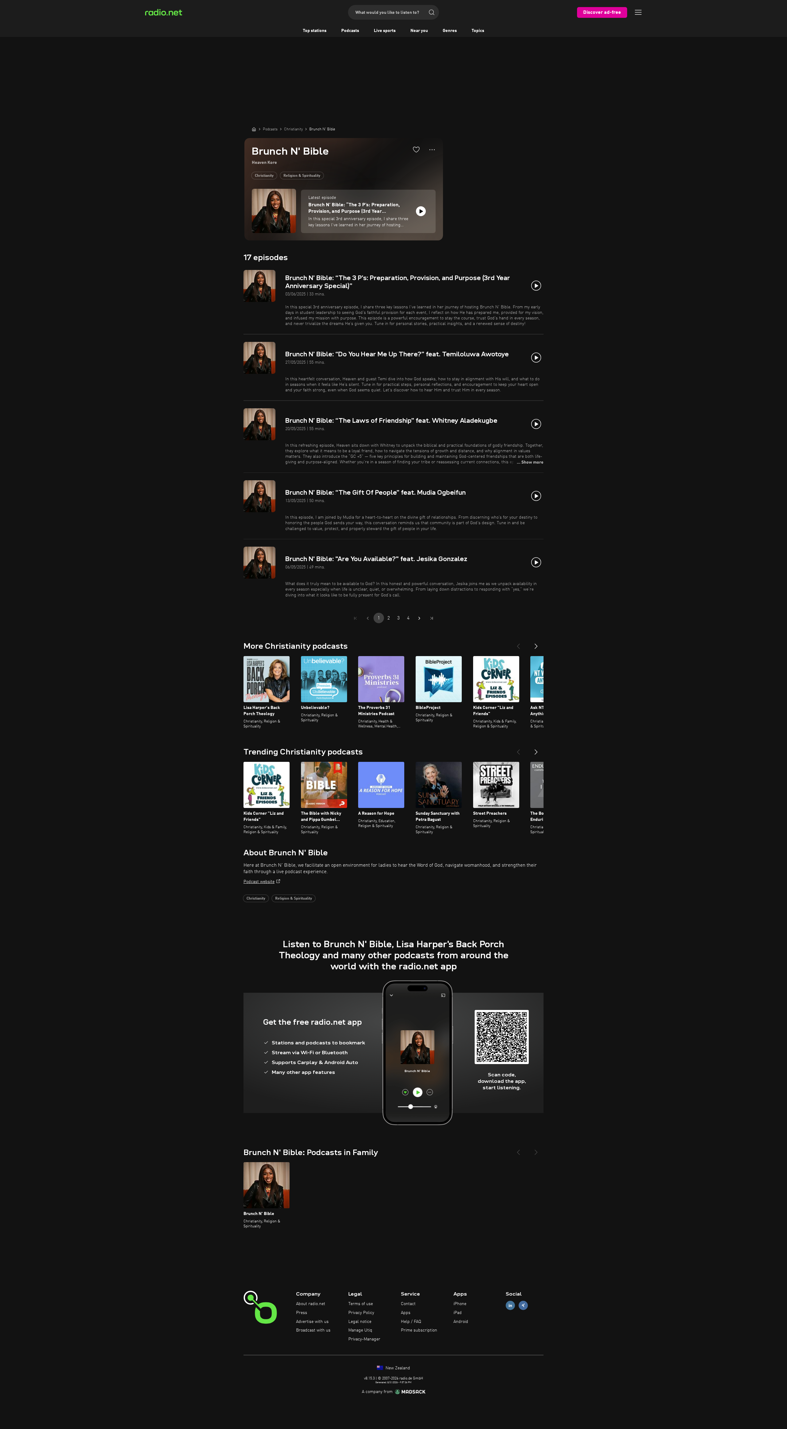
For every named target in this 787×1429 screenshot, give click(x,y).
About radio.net (310, 1304)
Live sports (385, 31)
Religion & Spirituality (301, 176)
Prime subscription (419, 1330)
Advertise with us (312, 1322)
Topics (478, 31)
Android (460, 1322)
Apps (405, 1313)
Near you (419, 31)
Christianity (264, 176)
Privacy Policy (361, 1313)
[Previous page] (368, 618)
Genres (450, 31)
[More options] (432, 149)
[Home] (253, 129)
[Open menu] (638, 12)
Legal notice (359, 1322)
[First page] (355, 618)
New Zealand (397, 1368)
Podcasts (350, 31)
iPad (457, 1313)
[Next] (536, 643)
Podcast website (259, 882)
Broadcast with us (313, 1330)
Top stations (314, 31)
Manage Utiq (360, 1330)
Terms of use (360, 1304)
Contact (408, 1304)
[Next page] (419, 618)
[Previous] (518, 643)
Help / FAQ (411, 1322)
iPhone (459, 1304)
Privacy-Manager (364, 1339)
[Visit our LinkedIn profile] (510, 1305)
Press (301, 1313)
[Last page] (432, 618)
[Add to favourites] (416, 149)
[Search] (431, 12)
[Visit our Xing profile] (523, 1305)
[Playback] (421, 211)
